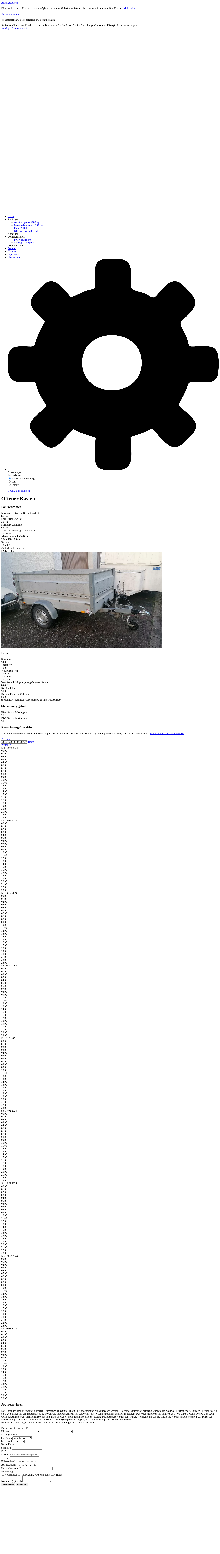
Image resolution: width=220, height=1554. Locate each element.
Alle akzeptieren (9, 2)
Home (11, 216)
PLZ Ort (5, 1451)
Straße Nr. (6, 1447)
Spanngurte (44, 1474)
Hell (13, 481)
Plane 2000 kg (21, 228)
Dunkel (15, 484)
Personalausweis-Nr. (11, 1468)
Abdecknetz (11, 1474)
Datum (4, 1428)
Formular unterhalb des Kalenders (167, 733)
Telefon (5, 1458)
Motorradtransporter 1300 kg (28, 225)
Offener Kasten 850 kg (26, 231)
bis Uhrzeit (6, 1441)
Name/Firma (7, 1444)
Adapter (57, 1474)
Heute (31, 741)
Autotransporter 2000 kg (26, 222)
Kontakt (12, 251)
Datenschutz (14, 257)
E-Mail (4, 1454)
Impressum (13, 254)
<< (6, 739)
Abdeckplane (27, 1474)
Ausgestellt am (8, 1464)
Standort (12, 248)
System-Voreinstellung (23, 478)
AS (14, 28)
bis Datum (6, 1438)
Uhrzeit (5, 1431)
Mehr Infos (129, 8)
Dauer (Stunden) (9, 1434)
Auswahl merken (10, 14)
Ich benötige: (7, 1471)
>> (6, 745)
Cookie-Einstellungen (19, 490)
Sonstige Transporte (24, 242)
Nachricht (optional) (11, 1481)
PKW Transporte (22, 239)
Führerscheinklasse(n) (12, 1461)
